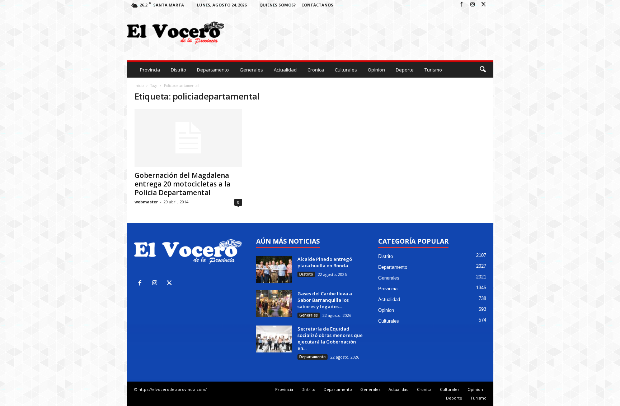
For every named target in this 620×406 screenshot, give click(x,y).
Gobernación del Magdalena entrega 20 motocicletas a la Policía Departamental (182, 184)
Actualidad (285, 69)
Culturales (346, 69)
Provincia (150, 69)
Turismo (433, 69)
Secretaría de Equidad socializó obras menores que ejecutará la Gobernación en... (330, 338)
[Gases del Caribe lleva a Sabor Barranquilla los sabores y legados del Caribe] (274, 303)
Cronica (315, 69)
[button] (482, 70)
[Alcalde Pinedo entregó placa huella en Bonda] (274, 269)
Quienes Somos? (277, 5)
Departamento (213, 69)
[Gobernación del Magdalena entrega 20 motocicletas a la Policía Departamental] (188, 138)
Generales (251, 69)
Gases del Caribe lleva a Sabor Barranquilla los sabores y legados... (324, 300)
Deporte (405, 69)
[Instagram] (472, 5)
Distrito (178, 69)
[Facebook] (461, 5)
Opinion (376, 69)
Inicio (139, 85)
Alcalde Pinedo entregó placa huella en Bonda (325, 262)
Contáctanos (317, 5)
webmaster (146, 201)
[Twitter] (483, 5)
